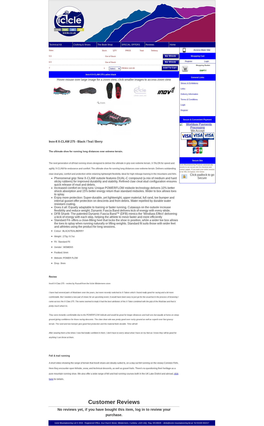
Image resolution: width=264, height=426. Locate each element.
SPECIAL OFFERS (131, 44)
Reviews (150, 44)
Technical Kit (55, 44)
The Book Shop (105, 44)
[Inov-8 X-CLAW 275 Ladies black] (62, 91)
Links (182, 89)
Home (173, 44)
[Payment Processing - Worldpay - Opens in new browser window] (197, 127)
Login (206, 61)
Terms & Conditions (189, 99)
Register (188, 61)
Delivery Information (189, 94)
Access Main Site (202, 50)
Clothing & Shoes (82, 44)
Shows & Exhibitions (189, 83)
